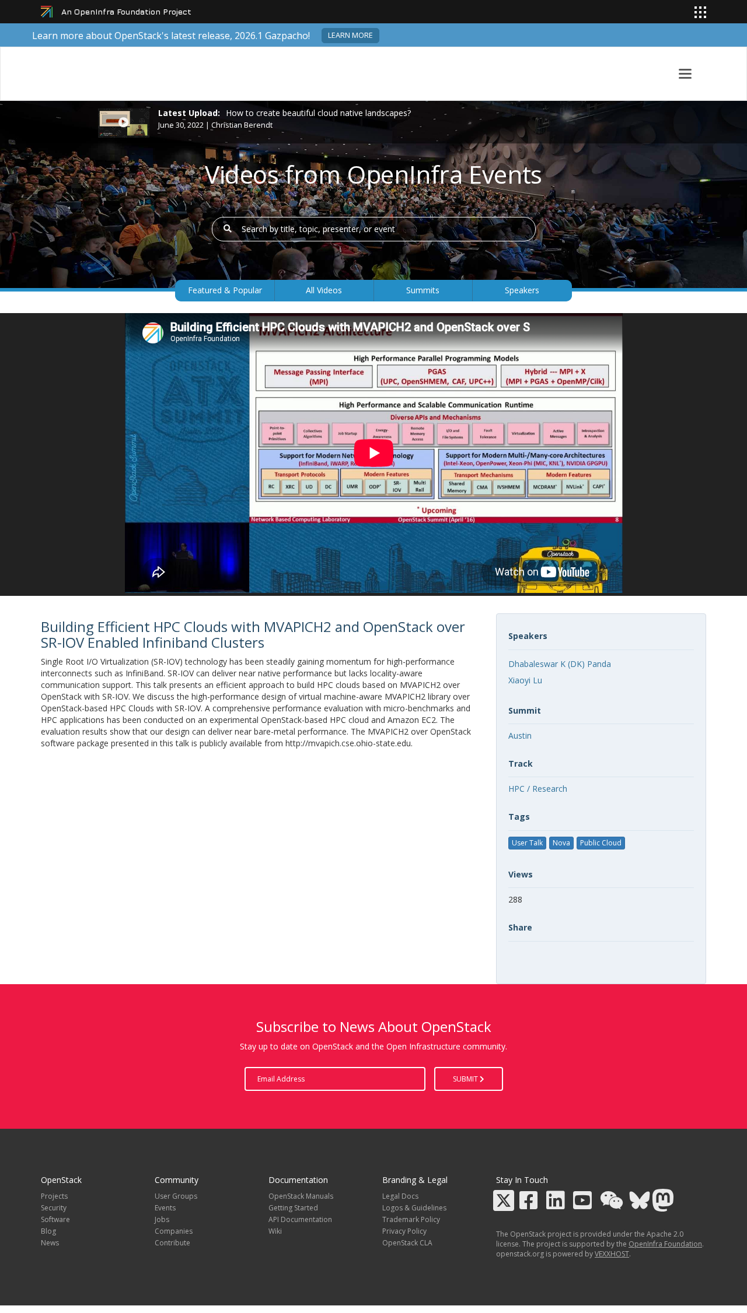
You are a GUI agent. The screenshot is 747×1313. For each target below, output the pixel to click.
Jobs (162, 1219)
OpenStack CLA (407, 1243)
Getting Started (293, 1208)
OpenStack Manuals (300, 1196)
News (50, 1243)
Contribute (172, 1243)
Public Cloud (601, 843)
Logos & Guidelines (414, 1208)
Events (165, 1208)
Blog (48, 1231)
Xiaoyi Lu (525, 680)
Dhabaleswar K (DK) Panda (559, 663)
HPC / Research (537, 788)
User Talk (527, 843)
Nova (561, 843)
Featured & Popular (225, 290)
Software (55, 1219)
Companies (174, 1231)
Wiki (275, 1231)
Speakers (522, 290)
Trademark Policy (411, 1219)
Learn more (350, 35)
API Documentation (300, 1219)
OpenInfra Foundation (665, 1244)
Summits (422, 290)
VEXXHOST (612, 1254)
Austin (520, 735)
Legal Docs (400, 1196)
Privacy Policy (404, 1231)
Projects (54, 1196)
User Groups (176, 1196)
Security (54, 1208)
